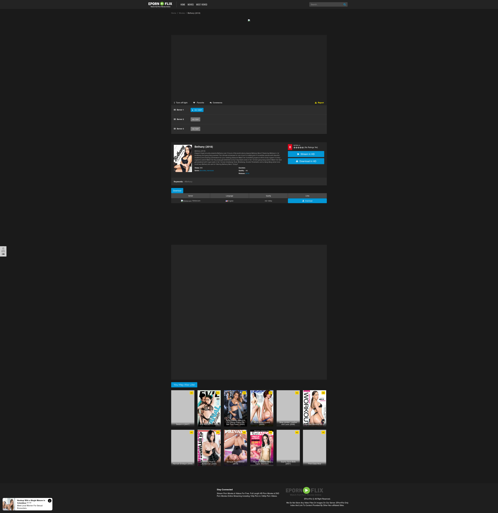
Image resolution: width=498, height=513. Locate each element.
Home (183, 4)
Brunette (203, 170)
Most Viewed (201, 4)
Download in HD (307, 161)
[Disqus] (249, 278)
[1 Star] (294, 147)
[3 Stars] (299, 147)
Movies (191, 4)
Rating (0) (296, 145)
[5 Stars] (303, 147)
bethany (189, 181)
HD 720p (195, 119)
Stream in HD (308, 154)
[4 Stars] (301, 147)
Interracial (210, 170)
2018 (247, 173)
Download (177, 190)
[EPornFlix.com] (160, 4)
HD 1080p (198, 110)
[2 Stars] (297, 147)
